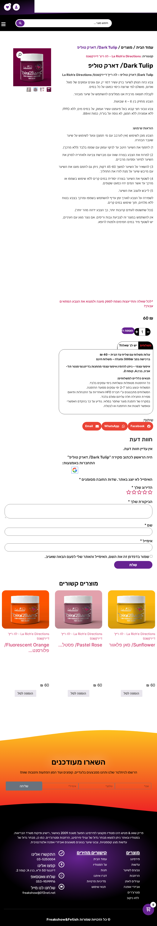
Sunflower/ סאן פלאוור (132, 645)
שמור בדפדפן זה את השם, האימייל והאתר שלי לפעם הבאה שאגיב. (97, 557)
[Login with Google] (74, 470)
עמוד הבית (144, 47)
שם (148, 525)
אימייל (146, 541)
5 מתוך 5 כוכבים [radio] (128, 492)
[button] (3, 24)
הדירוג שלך (142, 487)
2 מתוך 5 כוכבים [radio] (144, 492)
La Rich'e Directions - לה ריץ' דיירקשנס (113, 56)
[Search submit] (20, 23)
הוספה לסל (127, 330)
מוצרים (126, 47)
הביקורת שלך (140, 502)
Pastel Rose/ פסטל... (80, 645)
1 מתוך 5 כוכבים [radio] (150, 492)
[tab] (145, 345)
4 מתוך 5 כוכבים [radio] (134, 492)
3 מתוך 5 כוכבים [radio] (139, 492)
